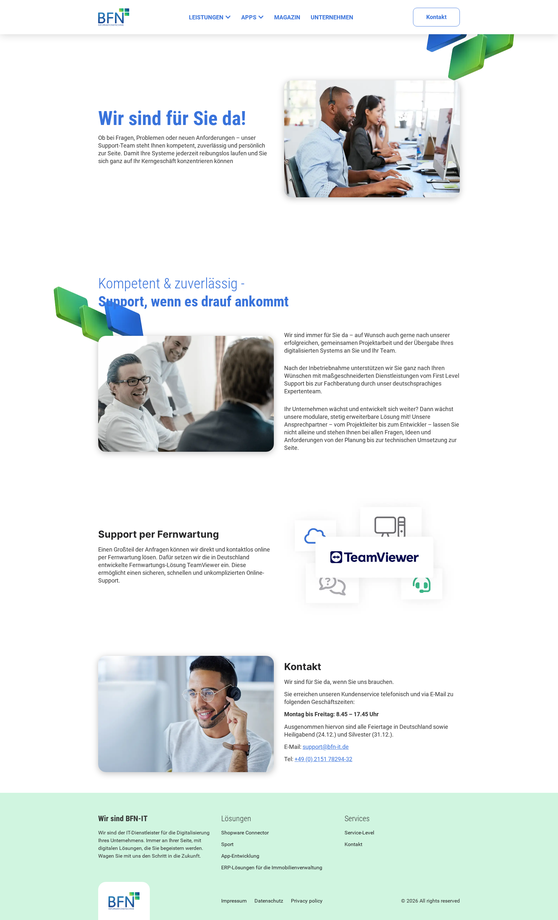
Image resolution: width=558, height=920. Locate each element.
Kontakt (353, 844)
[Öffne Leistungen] (228, 17)
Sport (227, 844)
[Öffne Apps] (261, 17)
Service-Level (359, 833)
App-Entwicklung (240, 856)
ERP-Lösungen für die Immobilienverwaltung (271, 867)
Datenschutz (268, 901)
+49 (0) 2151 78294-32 (323, 759)
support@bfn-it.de (326, 746)
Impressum (234, 901)
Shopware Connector (245, 833)
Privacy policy (307, 901)
